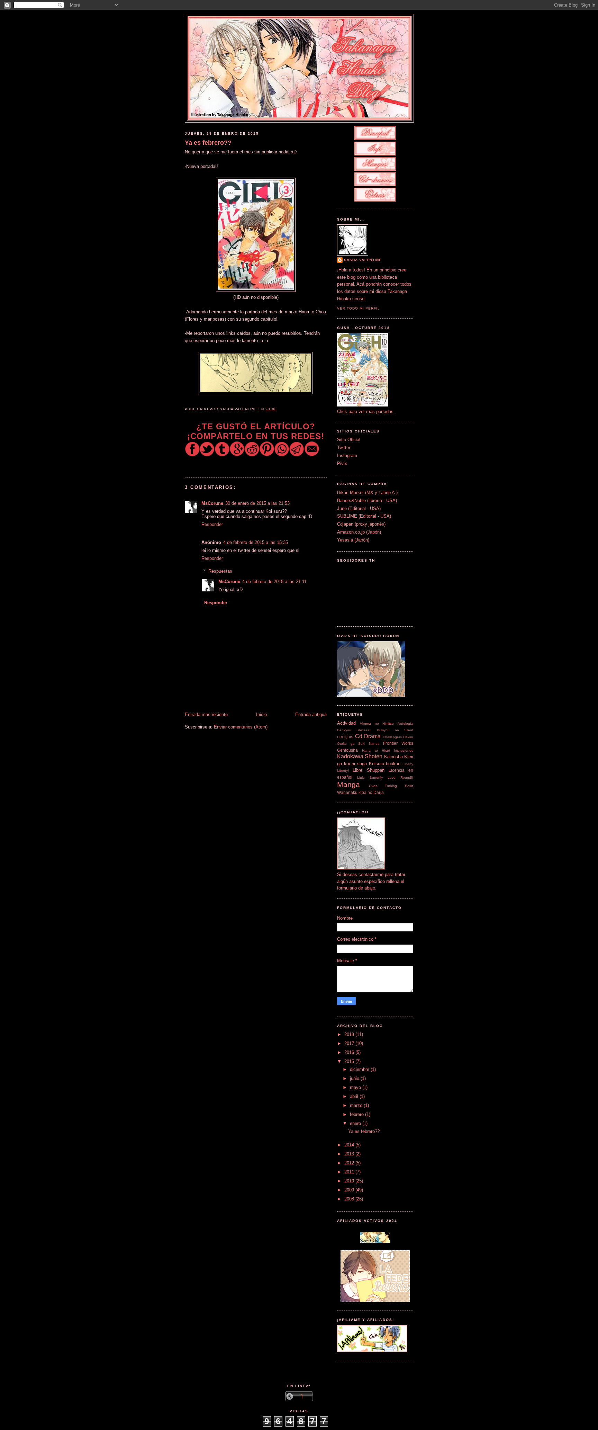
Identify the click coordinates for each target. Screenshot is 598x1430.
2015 (349, 1061)
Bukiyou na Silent (395, 730)
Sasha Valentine (363, 260)
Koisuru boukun (385, 763)
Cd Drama (368, 736)
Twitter (343, 447)
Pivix (342, 463)
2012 (349, 1162)
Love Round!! (400, 777)
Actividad (346, 723)
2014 (349, 1144)
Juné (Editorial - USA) (359, 508)
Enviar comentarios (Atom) (241, 727)
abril (355, 1096)
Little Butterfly (370, 777)
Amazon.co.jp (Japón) (359, 532)
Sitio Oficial (348, 439)
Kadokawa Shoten (359, 756)
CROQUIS (345, 737)
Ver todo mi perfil (358, 308)
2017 (349, 1043)
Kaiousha (393, 756)
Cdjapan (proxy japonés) (361, 524)
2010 (349, 1180)
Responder (212, 524)
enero (356, 1123)
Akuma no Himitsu (377, 723)
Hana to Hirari (376, 750)
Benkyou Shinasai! (354, 730)
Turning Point (399, 786)
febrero (357, 1114)
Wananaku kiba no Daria (360, 792)
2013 (349, 1153)
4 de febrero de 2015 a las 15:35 (255, 542)
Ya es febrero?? (208, 142)
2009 (349, 1189)
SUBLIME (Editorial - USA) (364, 516)
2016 (349, 1052)
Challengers (392, 737)
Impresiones (403, 750)
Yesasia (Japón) (353, 540)
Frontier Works (398, 743)
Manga (348, 784)
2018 (349, 1034)
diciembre (360, 1069)
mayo (356, 1087)
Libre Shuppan (368, 770)
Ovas (373, 786)
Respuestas (220, 570)
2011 (349, 1171)
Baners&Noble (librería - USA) (367, 500)
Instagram (347, 455)
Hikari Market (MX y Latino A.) (367, 492)
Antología (405, 723)
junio (355, 1078)
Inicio (261, 714)
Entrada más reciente (206, 714)
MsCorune (212, 503)
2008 (349, 1198)
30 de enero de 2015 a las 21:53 (257, 503)
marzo (357, 1105)
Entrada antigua (311, 714)
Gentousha (347, 750)
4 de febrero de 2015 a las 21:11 (274, 581)
